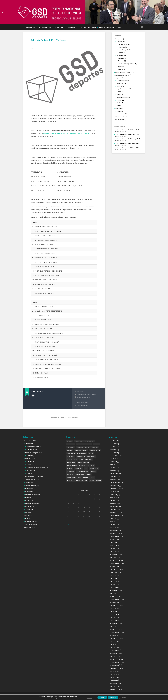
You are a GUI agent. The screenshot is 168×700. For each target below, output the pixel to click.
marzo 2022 (114, 504)
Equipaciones (59, 27)
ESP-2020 (69, 459)
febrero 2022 (114, 507)
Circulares (121, 61)
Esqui (118, 111)
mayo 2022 (113, 498)
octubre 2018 (114, 602)
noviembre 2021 (115, 515)
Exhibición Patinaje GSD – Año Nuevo (48, 40)
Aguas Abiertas (81, 444)
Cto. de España (70, 456)
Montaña (118, 108)
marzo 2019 (114, 587)
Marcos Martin (70, 471)
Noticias (120, 66)
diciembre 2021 (115, 512)
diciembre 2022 (115, 480)
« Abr (67, 524)
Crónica (91, 453)
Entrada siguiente (82, 405)
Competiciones (71, 453)
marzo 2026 (114, 444)
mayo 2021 (113, 521)
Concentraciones (81, 453)
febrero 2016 (114, 683)
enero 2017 (113, 656)
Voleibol (119, 106)
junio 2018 (113, 611)
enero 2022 (113, 509)
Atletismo (119, 41)
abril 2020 (113, 548)
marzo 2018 (114, 620)
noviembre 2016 (115, 662)
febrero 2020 (114, 554)
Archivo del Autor (33, 395)
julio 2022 (113, 492)
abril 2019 (113, 584)
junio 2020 (113, 542)
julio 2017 (113, 641)
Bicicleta (119, 86)
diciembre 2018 (115, 596)
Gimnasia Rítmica (122, 97)
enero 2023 (113, 477)
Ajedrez (119, 78)
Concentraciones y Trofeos (126, 64)
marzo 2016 (114, 680)
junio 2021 (113, 518)
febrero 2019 (114, 590)
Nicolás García (80, 474)
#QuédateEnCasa (89, 441)
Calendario (121, 58)
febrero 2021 (114, 530)
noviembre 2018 (115, 599)
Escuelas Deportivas (88, 27)
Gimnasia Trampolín (122, 50)
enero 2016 (113, 686)
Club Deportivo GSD (95, 450)
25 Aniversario (70, 444)
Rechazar (113, 697)
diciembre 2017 (115, 629)
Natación (119, 55)
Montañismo (120, 114)
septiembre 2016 (115, 668)
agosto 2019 (114, 572)
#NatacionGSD (79, 441)
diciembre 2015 (115, 689)
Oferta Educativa (45, 27)
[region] (84, 12)
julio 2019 (113, 575)
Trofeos (92, 480)
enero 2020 (113, 557)
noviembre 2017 (115, 632)
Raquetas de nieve (83, 477)
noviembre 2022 (115, 483)
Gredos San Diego (84, 465)
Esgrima (119, 92)
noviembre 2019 (115, 563)
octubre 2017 (114, 635)
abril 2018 (113, 617)
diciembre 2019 (115, 560)
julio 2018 (113, 608)
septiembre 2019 (115, 569)
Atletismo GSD (70, 447)
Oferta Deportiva (120, 117)
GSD (119, 27)
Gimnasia (120, 52)
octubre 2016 (114, 665)
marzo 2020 (114, 551)
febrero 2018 (114, 623)
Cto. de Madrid (81, 456)
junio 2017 (113, 644)
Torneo (92, 477)
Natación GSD (70, 474)
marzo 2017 (114, 650)
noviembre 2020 (115, 536)
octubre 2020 (114, 539)
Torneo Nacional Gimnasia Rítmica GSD (77, 480)
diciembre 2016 (115, 659)
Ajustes (124, 697)
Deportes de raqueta (123, 89)
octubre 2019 (114, 566)
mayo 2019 (113, 581)
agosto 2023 (114, 456)
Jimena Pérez (78, 468)
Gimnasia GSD (88, 459)
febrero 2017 (114, 653)
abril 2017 (113, 647)
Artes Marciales (121, 80)
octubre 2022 (114, 486)
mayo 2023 (113, 465)
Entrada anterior (82, 402)
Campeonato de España (81, 450)
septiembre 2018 (115, 605)
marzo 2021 (114, 527)
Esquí (75, 459)
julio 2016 (113, 671)
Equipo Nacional (91, 456)
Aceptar (102, 697)
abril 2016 (113, 677)
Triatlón (119, 103)
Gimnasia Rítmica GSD (83, 462)
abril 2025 (113, 447)
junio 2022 (113, 495)
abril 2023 (113, 468)
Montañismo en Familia (82, 471)
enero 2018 (113, 626)
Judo (86, 468)
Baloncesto (120, 83)
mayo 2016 (113, 674)
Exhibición (80, 397)
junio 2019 (113, 578)
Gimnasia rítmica (71, 462)
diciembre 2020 (115, 533)
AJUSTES (89, 698)
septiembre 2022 (115, 489)
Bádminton (95, 447)
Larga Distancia (94, 468)
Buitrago (87, 447)
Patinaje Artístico (71, 477)
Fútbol (118, 94)
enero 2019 (113, 593)
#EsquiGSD (69, 441)
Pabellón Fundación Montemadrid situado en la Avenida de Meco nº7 (67, 133)
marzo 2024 (114, 453)
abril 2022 (113, 500)
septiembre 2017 (115, 638)
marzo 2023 (114, 471)
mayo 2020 (113, 545)
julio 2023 (113, 459)
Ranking (120, 69)
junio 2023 (113, 462)
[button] (2, 12)
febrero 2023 (114, 474)
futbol (81, 459)
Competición (72, 27)
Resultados (121, 47)
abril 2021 (113, 524)
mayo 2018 (113, 614)
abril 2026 (113, 441)
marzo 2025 (114, 450)
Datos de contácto (123, 44)
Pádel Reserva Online (107, 27)
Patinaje (93, 394)
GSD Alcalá (69, 468)
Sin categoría (119, 119)
